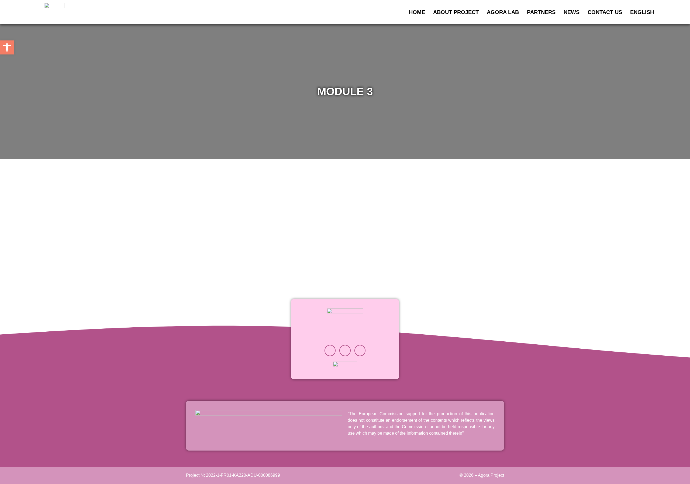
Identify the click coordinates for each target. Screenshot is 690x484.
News (571, 12)
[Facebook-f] (360, 350)
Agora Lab (503, 12)
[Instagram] (330, 350)
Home (417, 12)
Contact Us (605, 12)
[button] (7, 47)
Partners (541, 12)
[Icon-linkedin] (345, 350)
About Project (456, 12)
